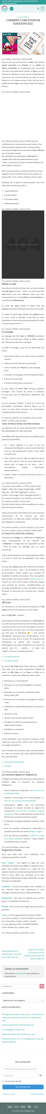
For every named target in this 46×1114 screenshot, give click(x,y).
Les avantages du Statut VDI (13, 1029)
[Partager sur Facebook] (17, 940)
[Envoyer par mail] (25, 940)
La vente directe (23, 17)
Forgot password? (37, 1094)
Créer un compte (8, 1094)
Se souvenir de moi (13, 1081)
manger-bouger (35, 831)
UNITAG (7, 766)
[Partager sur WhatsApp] (12, 940)
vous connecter (20, 973)
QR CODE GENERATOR (14, 762)
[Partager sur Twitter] (21, 940)
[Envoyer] (42, 986)
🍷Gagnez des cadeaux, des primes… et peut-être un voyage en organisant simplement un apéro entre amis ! (23, 1017)
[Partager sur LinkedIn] (34, 940)
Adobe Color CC (36, 579)
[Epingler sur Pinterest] (29, 940)
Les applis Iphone (11, 660)
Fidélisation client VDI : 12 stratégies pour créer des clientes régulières (22, 1040)
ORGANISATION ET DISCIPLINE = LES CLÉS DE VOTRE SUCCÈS (11, 954)
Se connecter (23, 1087)
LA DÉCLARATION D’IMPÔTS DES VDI (18, 1025)
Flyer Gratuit (8, 863)
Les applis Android (11, 656)
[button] (11, 9)
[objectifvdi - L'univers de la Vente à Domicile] (5, 9)
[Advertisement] (23, 116)
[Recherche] (38, 8)
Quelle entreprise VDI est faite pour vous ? (19, 1034)
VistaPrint (6, 886)
